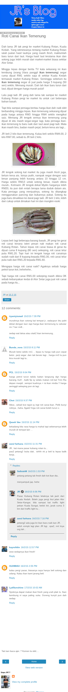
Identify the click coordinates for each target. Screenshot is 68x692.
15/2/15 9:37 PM (23, 400)
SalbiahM (22, 471)
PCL (11, 372)
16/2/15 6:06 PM (33, 491)
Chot (11, 400)
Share (7, 300)
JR (18, 491)
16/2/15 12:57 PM (30, 547)
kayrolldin (14, 547)
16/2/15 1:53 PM (36, 471)
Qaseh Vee (15, 422)
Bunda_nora (15, 347)
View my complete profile (24, 682)
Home (34, 661)
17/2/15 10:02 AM (33, 587)
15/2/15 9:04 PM (23, 372)
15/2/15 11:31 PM (33, 444)
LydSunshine (16, 587)
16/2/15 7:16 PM (40, 518)
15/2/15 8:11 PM (31, 347)
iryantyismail (16, 316)
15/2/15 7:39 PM (32, 316)
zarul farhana (16, 444)
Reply (12, 337)
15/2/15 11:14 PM (30, 422)
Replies (16, 465)
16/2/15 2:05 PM (29, 566)
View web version (34, 667)
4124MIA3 (14, 566)
